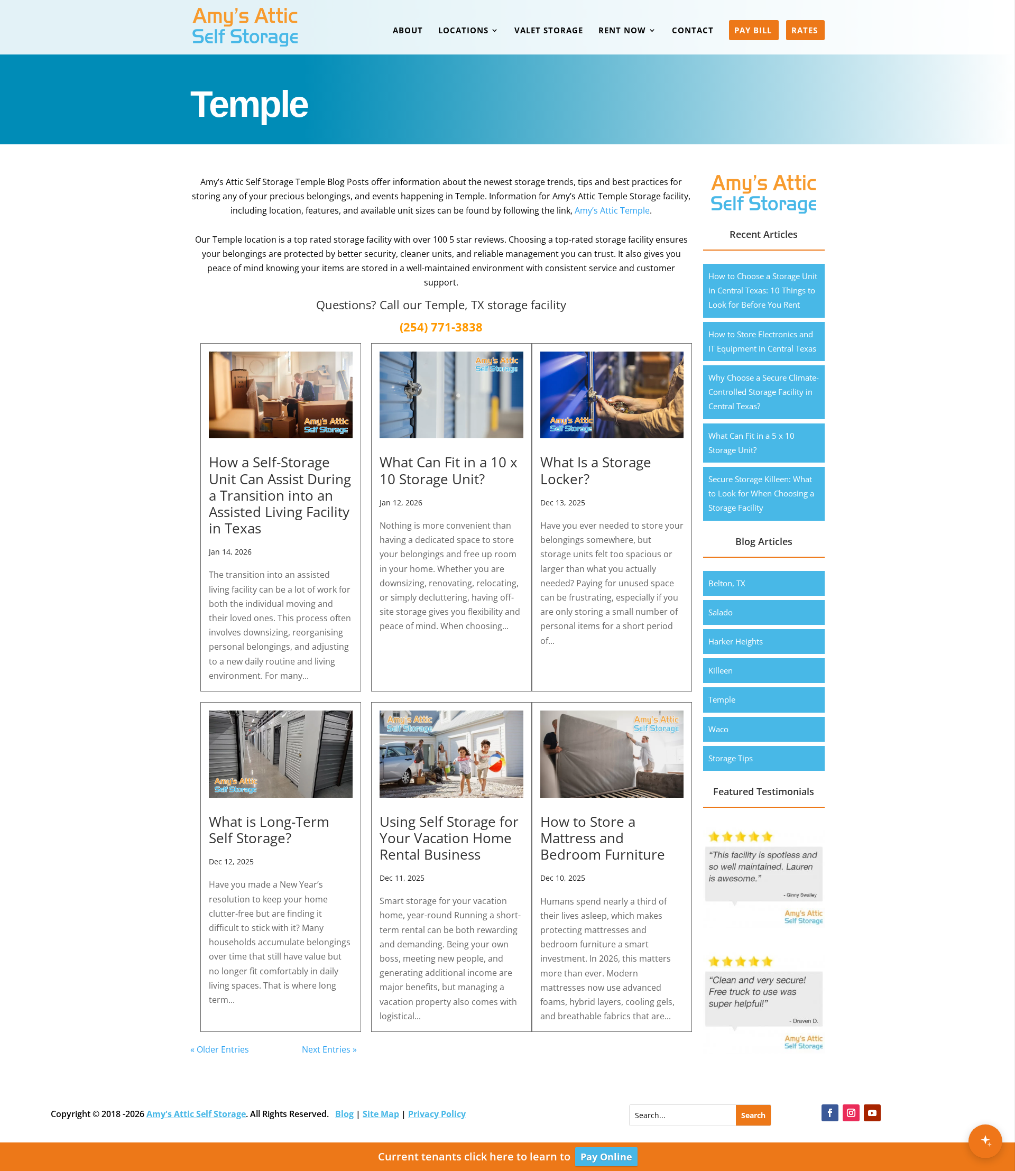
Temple (721, 699)
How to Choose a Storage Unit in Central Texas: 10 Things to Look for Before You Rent (762, 290)
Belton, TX (726, 583)
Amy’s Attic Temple (612, 210)
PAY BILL (753, 30)
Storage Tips (730, 758)
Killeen (720, 670)
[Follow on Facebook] (830, 1112)
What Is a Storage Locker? (595, 470)
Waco (718, 729)
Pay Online (606, 1156)
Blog (344, 1114)
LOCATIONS (463, 30)
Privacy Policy (437, 1114)
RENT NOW (622, 30)
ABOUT (408, 30)
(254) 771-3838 (441, 327)
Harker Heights (735, 641)
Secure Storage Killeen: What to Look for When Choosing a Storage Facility (761, 493)
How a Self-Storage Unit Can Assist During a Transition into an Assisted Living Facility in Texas (280, 495)
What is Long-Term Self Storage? (269, 829)
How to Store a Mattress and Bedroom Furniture (602, 838)
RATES (804, 30)
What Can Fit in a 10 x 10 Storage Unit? (449, 470)
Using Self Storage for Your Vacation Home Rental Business (449, 838)
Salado (720, 612)
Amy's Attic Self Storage (196, 1114)
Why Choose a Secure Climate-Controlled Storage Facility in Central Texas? (763, 391)
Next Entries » (329, 1049)
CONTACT (693, 30)
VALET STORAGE (548, 30)
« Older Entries (219, 1049)
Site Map (381, 1114)
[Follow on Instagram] (851, 1112)
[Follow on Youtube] (872, 1112)
